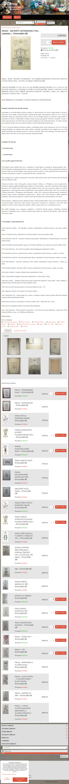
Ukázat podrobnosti (7, 778)
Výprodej (5, 741)
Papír (41, 324)
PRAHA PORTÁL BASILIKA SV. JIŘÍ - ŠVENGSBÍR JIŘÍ (22, 584)
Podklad (12, 324)
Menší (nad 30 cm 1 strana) (27, 324)
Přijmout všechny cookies (20, 779)
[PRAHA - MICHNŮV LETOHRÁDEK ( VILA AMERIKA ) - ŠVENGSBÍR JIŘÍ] (21, 53)
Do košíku (59, 42)
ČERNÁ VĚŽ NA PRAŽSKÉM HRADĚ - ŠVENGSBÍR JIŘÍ (23, 418)
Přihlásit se (51, 22)
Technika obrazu (39, 322)
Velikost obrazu (8, 734)
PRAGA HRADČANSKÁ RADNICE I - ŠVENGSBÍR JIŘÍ (24, 625)
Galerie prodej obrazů (10, 322)
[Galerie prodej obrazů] (34, 14)
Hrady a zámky (14, 326)
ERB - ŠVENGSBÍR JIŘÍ (23, 569)
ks (51, 42)
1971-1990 (50, 324)
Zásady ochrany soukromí (9, 774)
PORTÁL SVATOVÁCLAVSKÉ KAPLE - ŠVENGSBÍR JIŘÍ (24, 448)
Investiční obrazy (9, 744)
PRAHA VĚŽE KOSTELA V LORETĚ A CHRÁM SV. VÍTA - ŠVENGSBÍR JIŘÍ (24, 535)
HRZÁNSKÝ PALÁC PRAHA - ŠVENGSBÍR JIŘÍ (23, 491)
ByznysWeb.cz (62, 781)
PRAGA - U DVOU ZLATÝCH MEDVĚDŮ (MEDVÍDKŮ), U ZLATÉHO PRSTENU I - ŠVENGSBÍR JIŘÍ (23, 711)
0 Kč (37, 24)
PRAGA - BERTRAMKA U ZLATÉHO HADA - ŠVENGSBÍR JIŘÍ (24, 664)
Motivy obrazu (25, 322)
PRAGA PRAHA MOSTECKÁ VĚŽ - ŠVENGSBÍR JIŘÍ (21, 611)
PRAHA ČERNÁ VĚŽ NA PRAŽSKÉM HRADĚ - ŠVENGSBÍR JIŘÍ (23, 505)
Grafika (25, 326)
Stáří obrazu (52, 322)
